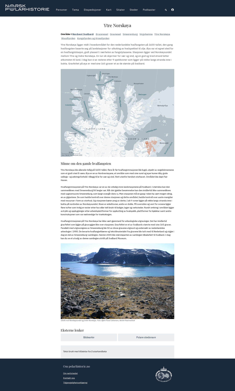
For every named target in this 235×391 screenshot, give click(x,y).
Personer (61, 9)
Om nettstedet (70, 373)
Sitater (120, 9)
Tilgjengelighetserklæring (75, 382)
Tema (75, 9)
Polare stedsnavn (146, 337)
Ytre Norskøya (162, 34)
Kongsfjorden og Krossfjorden (93, 38)
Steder (134, 9)
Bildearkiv (88, 337)
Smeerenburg (130, 34)
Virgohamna (146, 34)
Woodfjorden (68, 38)
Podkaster (149, 9)
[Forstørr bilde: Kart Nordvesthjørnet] (171, 72)
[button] (166, 10)
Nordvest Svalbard (82, 34)
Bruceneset (102, 34)
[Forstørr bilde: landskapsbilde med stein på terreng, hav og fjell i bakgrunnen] (171, 246)
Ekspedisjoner (92, 9)
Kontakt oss (69, 378)
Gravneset (115, 34)
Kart (109, 9)
